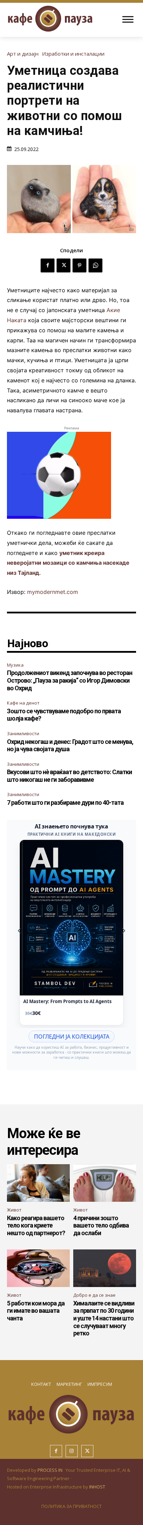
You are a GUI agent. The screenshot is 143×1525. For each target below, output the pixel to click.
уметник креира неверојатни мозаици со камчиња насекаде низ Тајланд (68, 563)
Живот (14, 1210)
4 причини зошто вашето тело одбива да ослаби (101, 1225)
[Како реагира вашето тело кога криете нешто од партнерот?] (38, 1183)
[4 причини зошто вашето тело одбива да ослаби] (104, 1183)
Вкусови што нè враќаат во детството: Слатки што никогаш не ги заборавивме (69, 775)
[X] (63, 265)
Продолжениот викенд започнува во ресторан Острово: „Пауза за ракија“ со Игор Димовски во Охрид (69, 680)
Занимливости (23, 733)
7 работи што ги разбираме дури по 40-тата (65, 802)
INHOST (97, 1487)
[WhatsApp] (95, 265)
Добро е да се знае (94, 1295)
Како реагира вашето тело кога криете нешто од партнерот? (36, 1225)
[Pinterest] (79, 265)
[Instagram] (72, 1451)
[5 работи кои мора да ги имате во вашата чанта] (38, 1268)
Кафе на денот (23, 703)
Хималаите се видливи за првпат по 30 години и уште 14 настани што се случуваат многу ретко (103, 1318)
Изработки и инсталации (73, 53)
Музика (15, 665)
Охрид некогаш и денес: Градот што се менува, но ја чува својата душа (70, 745)
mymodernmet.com (52, 591)
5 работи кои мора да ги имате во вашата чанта (36, 1311)
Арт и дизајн (23, 53)
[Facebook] (47, 265)
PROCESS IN (50, 1470)
